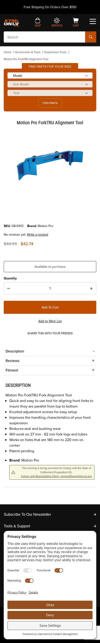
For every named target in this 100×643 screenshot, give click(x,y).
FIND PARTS (50, 103)
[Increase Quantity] (91, 288)
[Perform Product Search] (90, 37)
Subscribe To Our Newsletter (27, 514)
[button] (38, 23)
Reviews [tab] (12, 360)
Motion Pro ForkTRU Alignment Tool (26, 59)
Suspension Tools (55, 52)
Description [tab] (15, 351)
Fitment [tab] (12, 370)
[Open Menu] (92, 21)
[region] (50, 212)
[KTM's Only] (11, 22)
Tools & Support (17, 526)
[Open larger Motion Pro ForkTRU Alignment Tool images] (50, 165)
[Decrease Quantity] (8, 288)
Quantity (10, 278)
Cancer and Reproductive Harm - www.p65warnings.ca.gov (56, 476)
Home (7, 52)
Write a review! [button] (37, 234)
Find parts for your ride (50, 66)
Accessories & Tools (27, 52)
